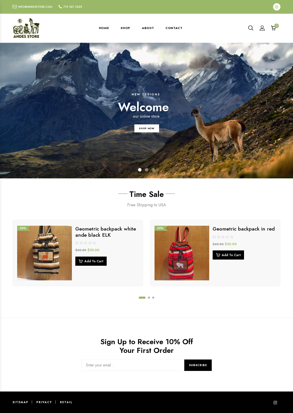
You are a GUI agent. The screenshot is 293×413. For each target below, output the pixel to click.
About (148, 28)
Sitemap (20, 402)
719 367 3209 (72, 7)
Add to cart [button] (93, 261)
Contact (173, 28)
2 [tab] (149, 298)
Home (104, 28)
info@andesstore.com (35, 7)
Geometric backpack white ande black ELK (105, 231)
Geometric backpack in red (244, 228)
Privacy (44, 402)
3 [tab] (153, 298)
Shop (125, 28)
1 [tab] (142, 298)
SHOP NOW (146, 128)
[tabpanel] (78, 253)
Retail (66, 402)
